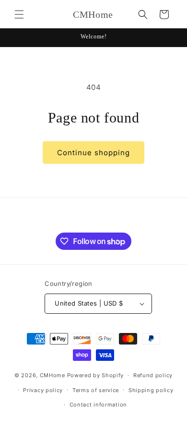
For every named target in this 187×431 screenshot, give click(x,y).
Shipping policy (151, 390)
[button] (19, 14)
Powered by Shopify (95, 375)
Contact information (98, 404)
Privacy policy (43, 390)
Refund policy (153, 375)
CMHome (52, 375)
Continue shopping (93, 152)
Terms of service (95, 390)
